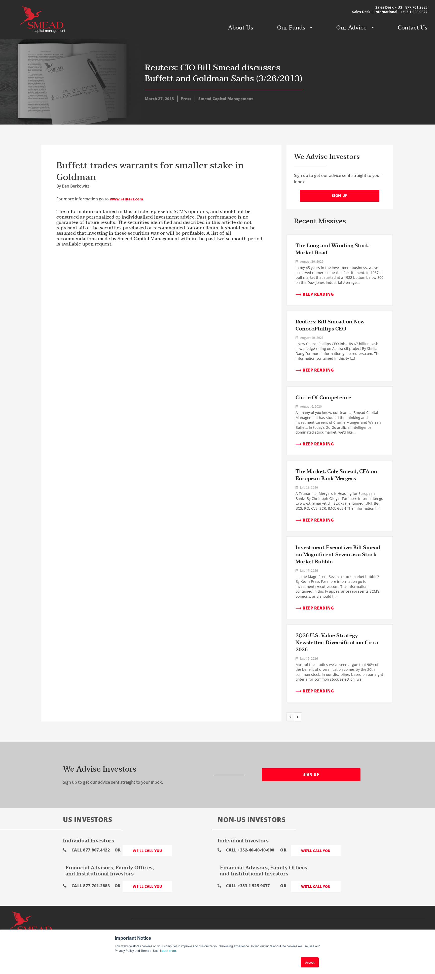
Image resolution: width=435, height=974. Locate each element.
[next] (298, 716)
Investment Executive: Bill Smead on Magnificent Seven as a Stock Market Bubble (338, 554)
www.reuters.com (126, 199)
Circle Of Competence (323, 397)
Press (186, 98)
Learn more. (168, 950)
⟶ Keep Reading (315, 294)
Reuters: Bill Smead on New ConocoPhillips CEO (330, 325)
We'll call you (147, 850)
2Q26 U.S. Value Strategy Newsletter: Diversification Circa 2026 (337, 642)
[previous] (290, 716)
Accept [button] (309, 962)
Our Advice (351, 28)
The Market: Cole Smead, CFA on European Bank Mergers (336, 475)
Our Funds (291, 28)
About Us (240, 28)
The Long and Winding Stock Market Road (332, 249)
